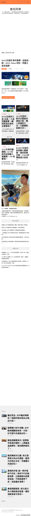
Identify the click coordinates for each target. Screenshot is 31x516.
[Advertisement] (15, 34)
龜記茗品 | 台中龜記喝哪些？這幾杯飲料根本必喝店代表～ (18, 418)
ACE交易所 (18, 113)
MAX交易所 (4, 114)
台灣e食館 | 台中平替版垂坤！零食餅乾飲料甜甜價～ (14, 230)
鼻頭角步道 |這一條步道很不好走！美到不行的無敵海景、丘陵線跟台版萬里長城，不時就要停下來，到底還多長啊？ (18, 476)
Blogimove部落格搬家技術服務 (23, 515)
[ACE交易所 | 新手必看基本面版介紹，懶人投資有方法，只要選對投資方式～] (22, 108)
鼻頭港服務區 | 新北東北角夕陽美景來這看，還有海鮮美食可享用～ (18, 491)
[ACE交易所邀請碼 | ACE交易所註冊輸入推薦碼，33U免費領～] (8, 141)
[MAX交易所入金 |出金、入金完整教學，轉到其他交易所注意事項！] (8, 108)
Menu (4, 2)
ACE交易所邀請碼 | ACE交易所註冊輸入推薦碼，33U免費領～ (8, 154)
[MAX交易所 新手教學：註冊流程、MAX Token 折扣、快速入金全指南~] (15, 78)
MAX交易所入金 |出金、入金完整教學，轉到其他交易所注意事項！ (8, 121)
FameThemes (11, 511)
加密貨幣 (4, 68)
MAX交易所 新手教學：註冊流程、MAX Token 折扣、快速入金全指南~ (15, 63)
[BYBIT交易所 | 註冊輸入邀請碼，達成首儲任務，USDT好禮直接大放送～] (22, 140)
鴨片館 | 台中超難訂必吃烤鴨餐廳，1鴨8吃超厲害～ (13, 227)
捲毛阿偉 (15, 9)
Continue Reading (8, 97)
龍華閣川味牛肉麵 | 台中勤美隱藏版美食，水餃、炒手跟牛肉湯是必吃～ (18, 430)
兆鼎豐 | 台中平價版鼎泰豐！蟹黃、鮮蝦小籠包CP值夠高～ (15, 225)
